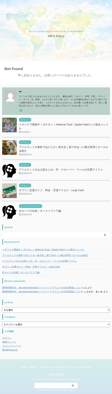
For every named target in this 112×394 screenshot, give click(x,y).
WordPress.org (10, 349)
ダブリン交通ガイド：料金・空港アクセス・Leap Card (51, 190)
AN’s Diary (56, 36)
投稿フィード (9, 342)
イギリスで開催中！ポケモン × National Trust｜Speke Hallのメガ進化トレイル (43, 249)
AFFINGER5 (69, 389)
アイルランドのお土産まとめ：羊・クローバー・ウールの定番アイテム (61, 169)
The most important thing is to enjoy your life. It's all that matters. (56, 379)
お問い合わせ (71, 367)
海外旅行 (32, 367)
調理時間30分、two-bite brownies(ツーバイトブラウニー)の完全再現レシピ (41, 287)
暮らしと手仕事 (57, 367)
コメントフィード (11, 345)
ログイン (7, 338)
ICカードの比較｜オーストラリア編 (40, 211)
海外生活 (43, 367)
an (85, 287)
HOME (23, 367)
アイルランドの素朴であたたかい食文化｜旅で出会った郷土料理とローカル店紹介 (45, 255)
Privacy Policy (86, 367)
